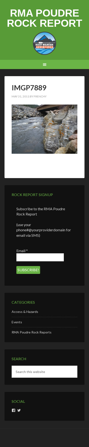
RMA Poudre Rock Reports (32, 332)
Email (22, 250)
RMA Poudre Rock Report (44, 18)
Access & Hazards (25, 312)
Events (17, 322)
